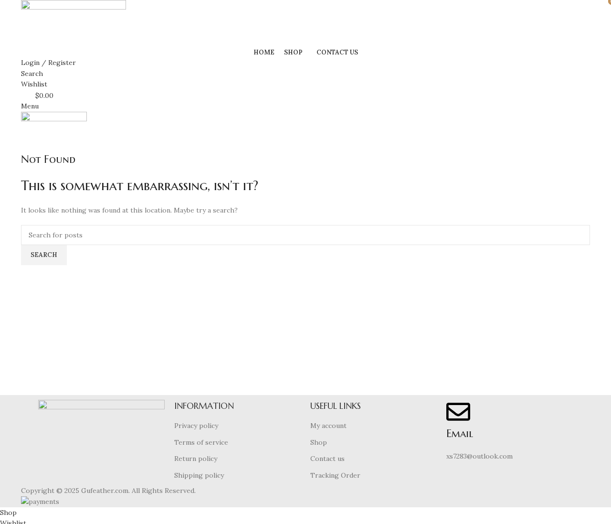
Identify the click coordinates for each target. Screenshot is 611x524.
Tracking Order (335, 475)
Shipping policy (199, 475)
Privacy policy (196, 425)
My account (328, 425)
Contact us (327, 458)
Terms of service (201, 442)
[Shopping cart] (23, 146)
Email (459, 433)
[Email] (458, 412)
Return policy (195, 458)
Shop (318, 442)
